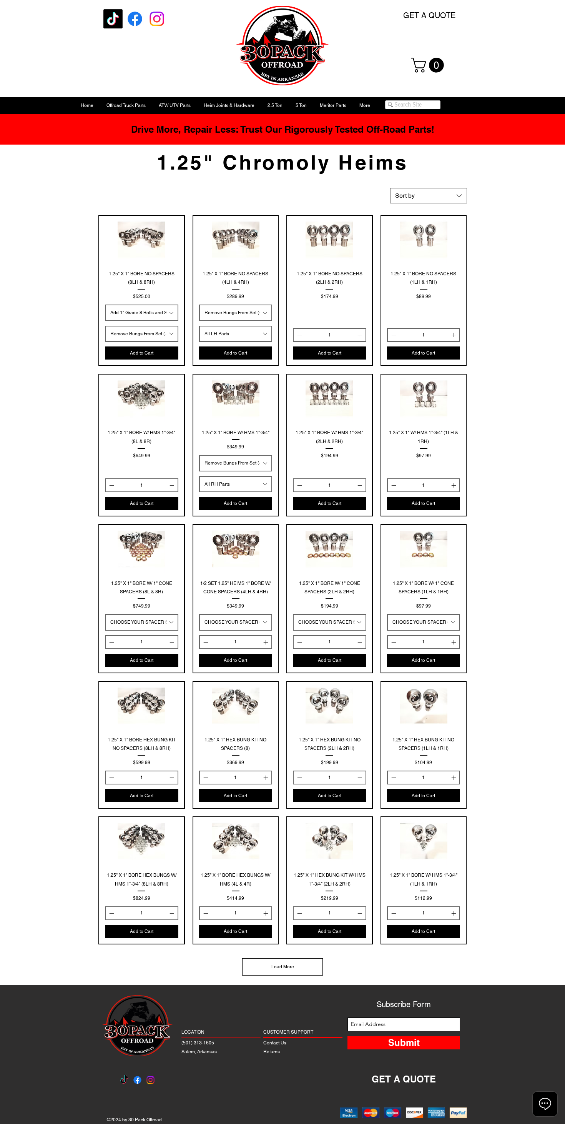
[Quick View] (141, 239)
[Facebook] (135, 18)
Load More (282, 966)
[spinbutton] (329, 335)
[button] (429, 65)
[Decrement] (298, 335)
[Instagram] (156, 18)
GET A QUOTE (429, 15)
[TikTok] (113, 18)
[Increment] (360, 335)
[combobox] (428, 195)
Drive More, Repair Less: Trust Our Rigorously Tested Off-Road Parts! (282, 129)
